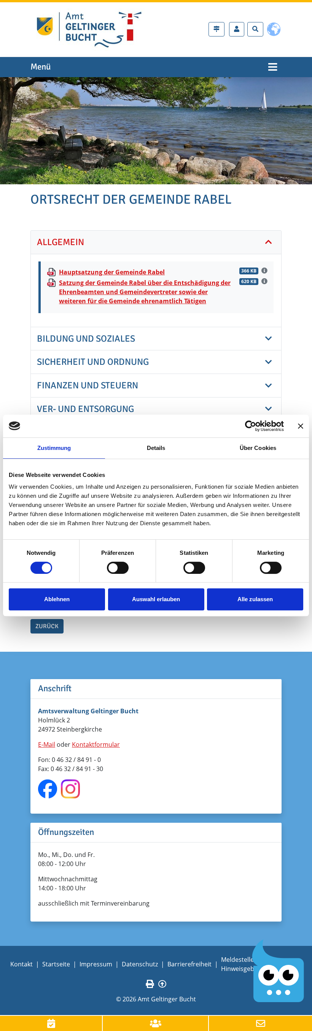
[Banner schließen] (300, 426)
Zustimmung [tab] (54, 448)
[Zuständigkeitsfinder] (216, 29)
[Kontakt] (260, 1023)
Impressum (96, 964)
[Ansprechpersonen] (156, 1023)
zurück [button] (47, 626)
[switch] (118, 568)
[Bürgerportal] (236, 29)
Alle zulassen (255, 599)
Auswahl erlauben (156, 599)
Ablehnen (57, 599)
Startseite (56, 964)
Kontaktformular (96, 744)
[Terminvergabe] (51, 1023)
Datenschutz (140, 964)
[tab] (156, 242)
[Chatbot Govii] (278, 971)
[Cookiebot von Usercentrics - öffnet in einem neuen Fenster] (250, 426)
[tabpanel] (156, 130)
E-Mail (46, 744)
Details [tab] (156, 448)
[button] (156, 242)
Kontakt (21, 964)
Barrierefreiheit (189, 964)
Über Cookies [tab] (258, 448)
